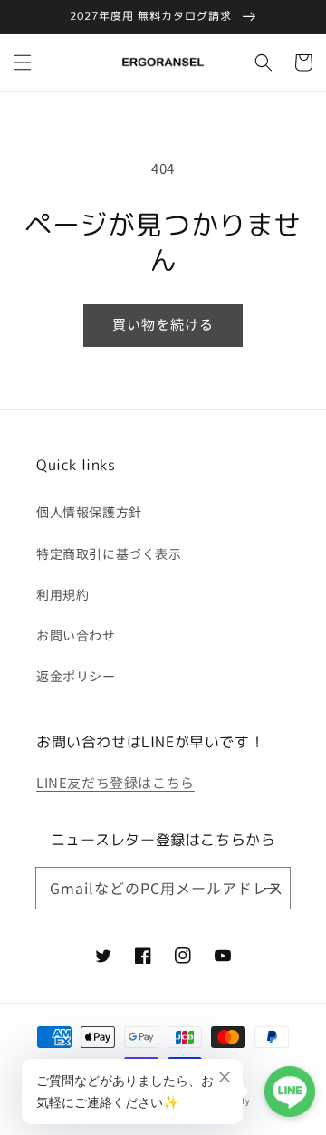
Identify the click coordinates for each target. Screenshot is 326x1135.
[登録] (270, 888)
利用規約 (62, 594)
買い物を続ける (163, 323)
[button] (23, 62)
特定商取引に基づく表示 (109, 553)
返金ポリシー (76, 676)
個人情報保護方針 (89, 512)
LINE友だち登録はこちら (115, 782)
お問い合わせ (76, 635)
